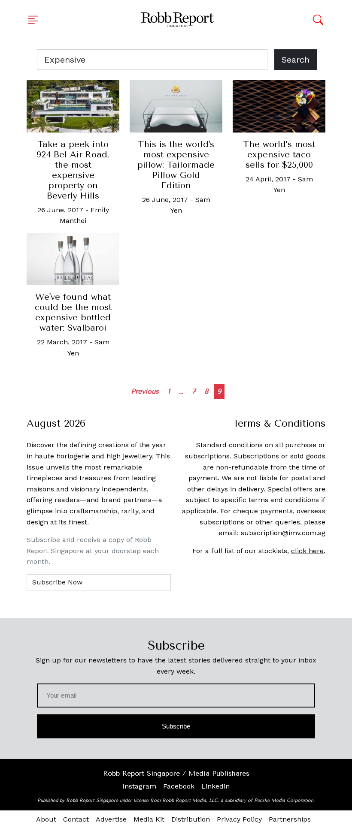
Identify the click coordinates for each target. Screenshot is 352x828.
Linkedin (215, 786)
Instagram (139, 786)
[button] (36, 20)
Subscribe (176, 726)
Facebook (178, 786)
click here (307, 551)
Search (296, 59)
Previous (145, 391)
